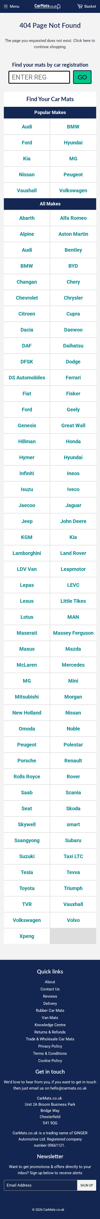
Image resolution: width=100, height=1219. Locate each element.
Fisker (73, 393)
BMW (73, 127)
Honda (73, 441)
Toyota (27, 888)
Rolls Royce (27, 776)
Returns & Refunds (50, 1032)
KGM (27, 537)
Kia (27, 158)
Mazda (73, 649)
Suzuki (27, 856)
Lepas (27, 585)
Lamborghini (27, 553)
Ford (27, 143)
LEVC (73, 585)
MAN (73, 617)
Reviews (50, 996)
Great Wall (73, 425)
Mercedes (73, 665)
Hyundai (73, 143)
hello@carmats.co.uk (68, 1088)
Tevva (73, 872)
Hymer (26, 457)
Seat (27, 808)
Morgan (73, 697)
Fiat (27, 393)
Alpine (27, 234)
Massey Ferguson (73, 633)
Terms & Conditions (50, 1053)
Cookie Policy (50, 1060)
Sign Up (87, 1185)
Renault (73, 760)
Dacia (27, 330)
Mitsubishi (27, 697)
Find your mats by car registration (50, 65)
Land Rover (73, 553)
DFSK (27, 362)
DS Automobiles (27, 378)
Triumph (73, 888)
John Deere (73, 521)
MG (73, 158)
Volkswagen (73, 190)
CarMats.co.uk (53, 1210)
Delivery (50, 1003)
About (50, 982)
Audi (27, 127)
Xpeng (26, 936)
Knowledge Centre (50, 1025)
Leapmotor (73, 569)
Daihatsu (73, 346)
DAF (27, 346)
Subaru (73, 840)
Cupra (73, 314)
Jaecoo (26, 505)
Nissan (27, 174)
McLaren (27, 665)
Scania (73, 792)
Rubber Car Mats (50, 1010)
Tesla (27, 872)
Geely (73, 409)
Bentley (73, 250)
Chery (73, 282)
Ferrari (73, 378)
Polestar (73, 745)
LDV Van (27, 569)
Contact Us (50, 989)
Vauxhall (27, 190)
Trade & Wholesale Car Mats (50, 1039)
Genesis (27, 425)
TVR (27, 904)
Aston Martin (73, 234)
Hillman (27, 441)
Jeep (27, 521)
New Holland (26, 713)
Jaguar (73, 505)
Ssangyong (26, 840)
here (87, 40)
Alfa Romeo (73, 218)
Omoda (27, 729)
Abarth (27, 218)
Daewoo (73, 330)
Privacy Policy (50, 1046)
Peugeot (73, 174)
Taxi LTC (73, 856)
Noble (73, 729)
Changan (27, 282)
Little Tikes (73, 601)
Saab (27, 792)
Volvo (73, 920)
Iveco (73, 489)
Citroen (26, 314)
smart (73, 824)
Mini (73, 681)
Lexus (27, 601)
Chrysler (73, 298)
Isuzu (27, 489)
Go (82, 77)
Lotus (27, 617)
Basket (90, 6)
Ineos (73, 473)
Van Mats (50, 1017)
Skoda (73, 808)
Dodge (73, 362)
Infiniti (26, 473)
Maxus (27, 649)
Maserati (27, 633)
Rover (73, 776)
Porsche (26, 760)
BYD (73, 266)
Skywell (27, 824)
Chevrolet (27, 298)
